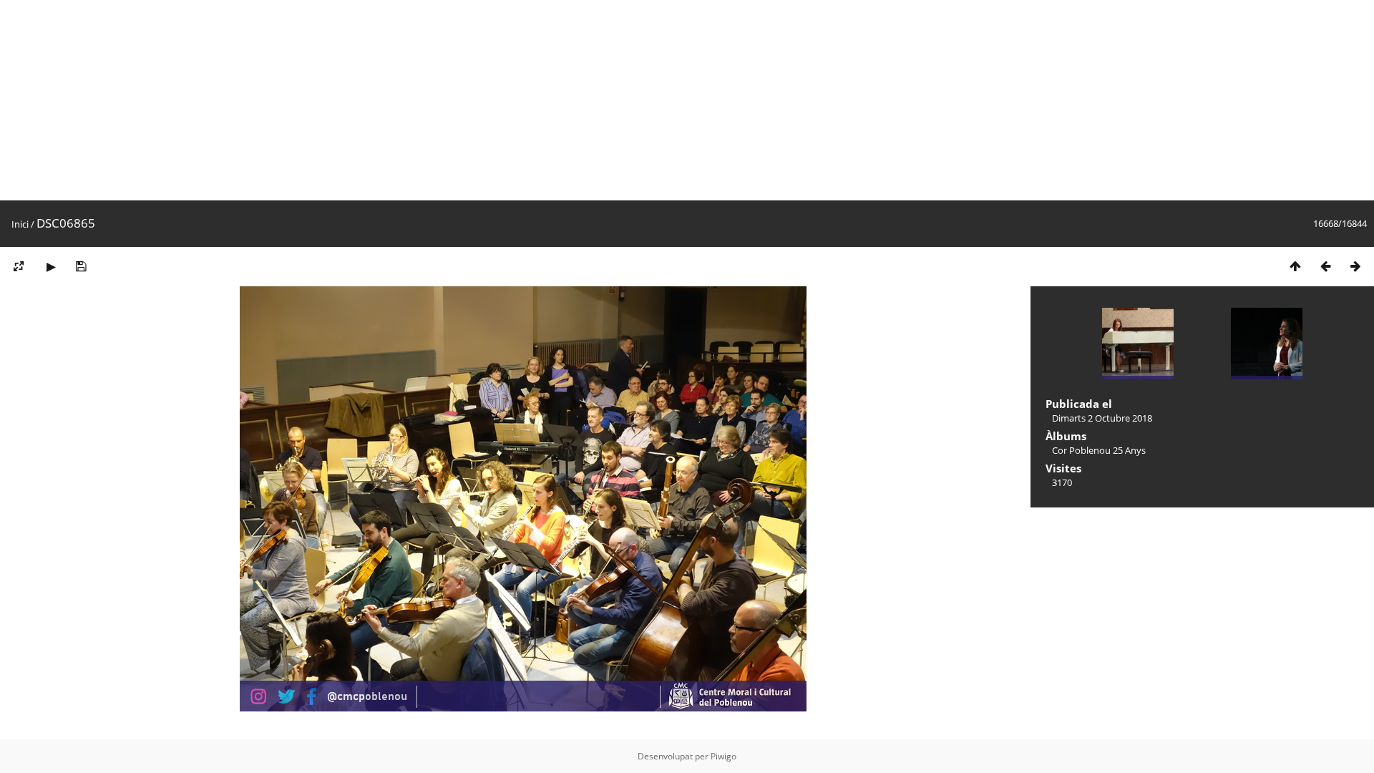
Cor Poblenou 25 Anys (1099, 450)
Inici (20, 224)
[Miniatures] (1295, 266)
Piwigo (723, 756)
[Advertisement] (429, 100)
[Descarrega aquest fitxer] (81, 266)
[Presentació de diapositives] (51, 266)
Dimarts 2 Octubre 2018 (1102, 418)
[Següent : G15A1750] (1355, 266)
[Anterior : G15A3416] (1325, 266)
